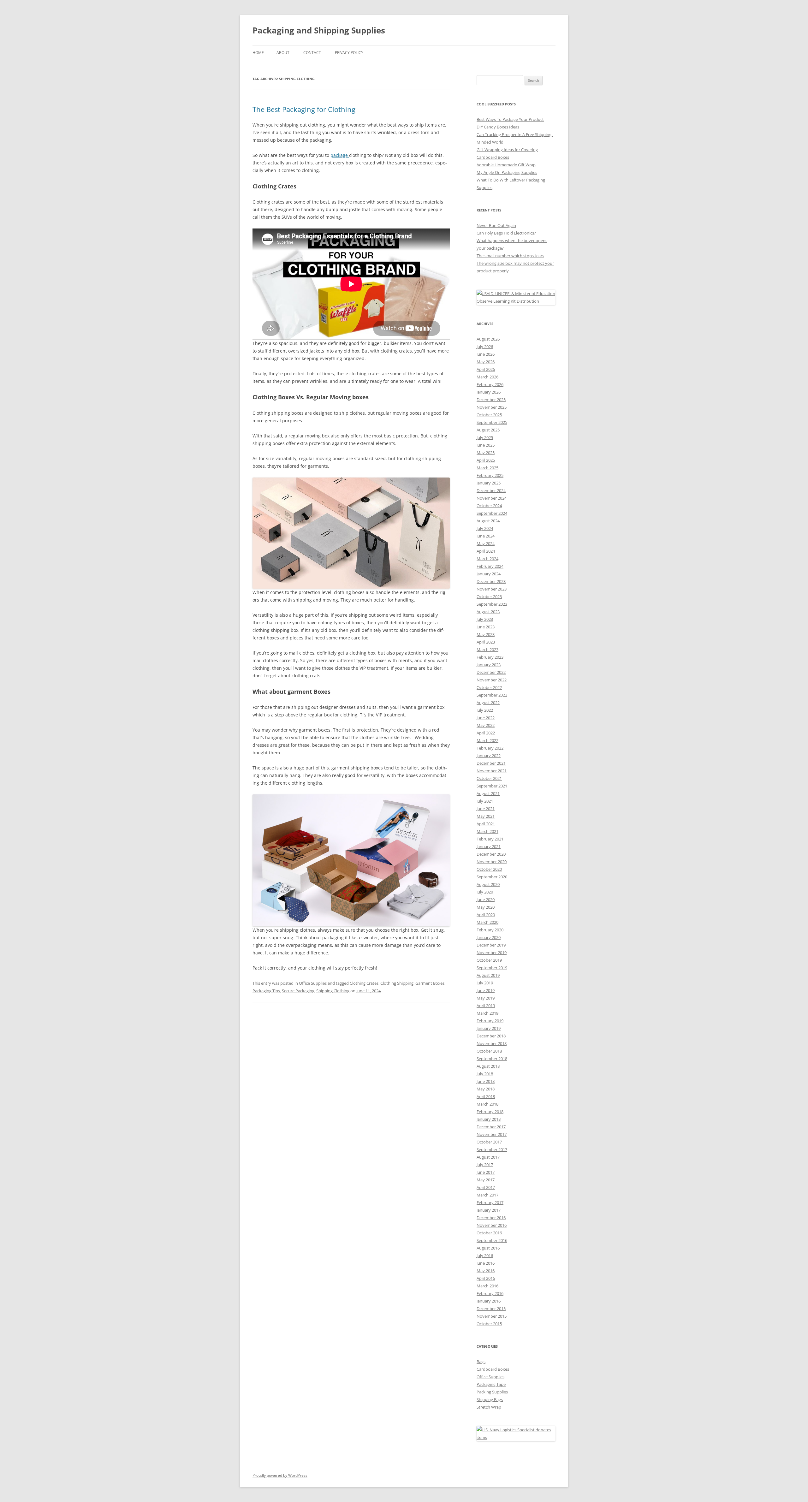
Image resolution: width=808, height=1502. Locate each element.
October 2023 (489, 596)
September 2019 (492, 968)
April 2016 (486, 1278)
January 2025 (489, 483)
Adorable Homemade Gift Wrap (506, 165)
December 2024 (491, 490)
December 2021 (491, 763)
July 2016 (485, 1255)
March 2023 (487, 649)
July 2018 (485, 1074)
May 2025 (486, 452)
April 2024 (486, 551)
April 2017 (486, 1187)
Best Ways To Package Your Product (510, 119)
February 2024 (490, 566)
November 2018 (492, 1043)
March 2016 (487, 1286)
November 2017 (492, 1134)
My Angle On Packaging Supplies (507, 172)
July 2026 (485, 346)
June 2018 (486, 1081)
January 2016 (489, 1301)
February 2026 (490, 384)
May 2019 (486, 998)
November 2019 (492, 952)
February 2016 (490, 1293)
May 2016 (486, 1270)
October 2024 (489, 505)
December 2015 (491, 1308)
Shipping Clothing (332, 991)
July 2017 (485, 1164)
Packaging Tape (491, 1384)
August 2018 (488, 1066)
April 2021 (486, 824)
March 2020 (487, 922)
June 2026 (486, 354)
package (339, 155)
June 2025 (486, 445)
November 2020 (492, 861)
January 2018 (489, 1119)
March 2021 (487, 831)
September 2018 (492, 1058)
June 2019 (486, 990)
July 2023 (485, 619)
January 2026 (489, 392)
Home (258, 52)
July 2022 (485, 710)
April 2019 (486, 1005)
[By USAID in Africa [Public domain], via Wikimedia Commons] (516, 301)
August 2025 (488, 430)
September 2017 (492, 1149)
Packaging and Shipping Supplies (318, 30)
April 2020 (486, 914)
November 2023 (492, 589)
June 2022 (486, 718)
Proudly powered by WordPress (279, 1475)
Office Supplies (313, 983)
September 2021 (492, 786)
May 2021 (486, 816)
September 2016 (492, 1240)
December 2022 (491, 672)
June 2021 (486, 808)
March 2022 (487, 740)
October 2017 (489, 1142)
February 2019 (490, 1021)
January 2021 (489, 846)
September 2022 (492, 695)
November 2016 (492, 1225)
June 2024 (486, 536)
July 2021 (485, 801)
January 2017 (489, 1210)
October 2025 (489, 415)
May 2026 (486, 362)
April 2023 (486, 642)
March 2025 (487, 468)
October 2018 (489, 1051)
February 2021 (490, 839)
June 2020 (486, 899)
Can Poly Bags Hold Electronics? (506, 233)
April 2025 (486, 460)
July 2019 (485, 983)
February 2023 (490, 657)
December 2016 (491, 1217)
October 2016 (489, 1233)
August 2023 (488, 611)
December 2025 (491, 399)
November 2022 (492, 680)
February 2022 (490, 748)
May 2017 (486, 1180)
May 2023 (486, 634)
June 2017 (486, 1172)
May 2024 (486, 543)
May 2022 (486, 725)
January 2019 (489, 1028)
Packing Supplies (492, 1392)
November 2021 (492, 771)
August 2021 (488, 793)
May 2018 (486, 1089)
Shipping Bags (490, 1399)
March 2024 (487, 558)
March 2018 (487, 1104)
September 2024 (492, 513)
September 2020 (492, 877)
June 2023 (486, 627)
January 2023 (489, 665)
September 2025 (492, 422)
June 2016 (486, 1263)
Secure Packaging (298, 991)
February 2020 (490, 930)
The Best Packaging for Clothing (304, 109)
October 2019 (489, 960)
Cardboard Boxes (493, 1369)
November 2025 (492, 407)
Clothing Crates (364, 983)
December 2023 (491, 581)
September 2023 (492, 604)
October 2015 (489, 1324)
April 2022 (486, 733)
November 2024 (492, 498)
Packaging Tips (266, 991)
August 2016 (488, 1248)
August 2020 (488, 884)
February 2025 (490, 475)
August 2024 (488, 521)
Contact (312, 52)
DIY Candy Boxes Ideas (498, 127)
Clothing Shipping (396, 983)
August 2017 (488, 1157)
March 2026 (487, 377)
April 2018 (486, 1096)
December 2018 (491, 1036)
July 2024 (485, 528)
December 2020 (491, 854)
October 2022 (489, 687)
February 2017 (490, 1202)
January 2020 (489, 937)
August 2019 (488, 975)
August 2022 (488, 702)
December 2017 (491, 1127)
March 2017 (487, 1195)
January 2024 (489, 574)
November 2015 (492, 1316)
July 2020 (485, 892)
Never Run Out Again (496, 225)
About (282, 52)
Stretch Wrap (489, 1407)
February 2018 (490, 1111)
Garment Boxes (429, 983)
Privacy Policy (349, 52)
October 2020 (489, 869)
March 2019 (487, 1013)
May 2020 (486, 907)
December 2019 (491, 945)
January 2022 (489, 755)
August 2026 (488, 339)
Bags (481, 1361)
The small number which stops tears (510, 255)
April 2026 (486, 369)
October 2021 (489, 778)
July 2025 (485, 437)
